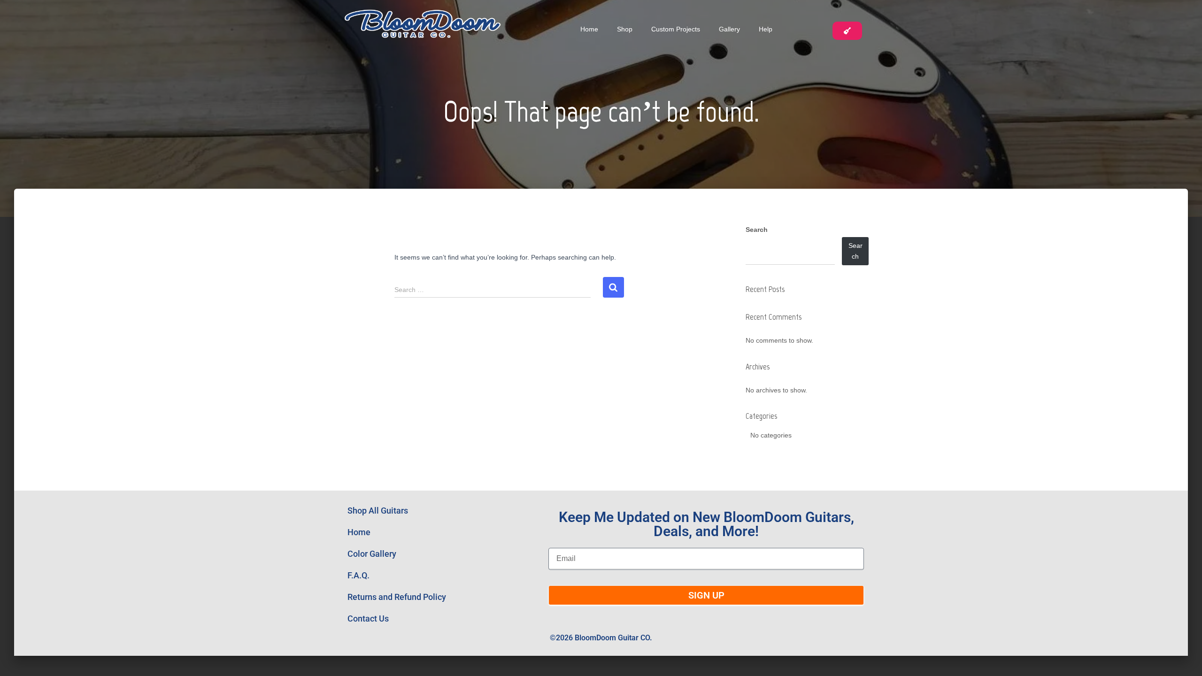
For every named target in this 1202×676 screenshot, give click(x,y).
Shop (624, 29)
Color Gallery (371, 554)
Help (765, 29)
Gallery (729, 29)
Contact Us (368, 618)
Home (589, 29)
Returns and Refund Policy (396, 597)
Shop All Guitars (377, 510)
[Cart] (847, 31)
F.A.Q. (358, 575)
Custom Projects (675, 29)
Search (757, 229)
